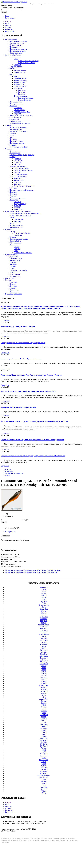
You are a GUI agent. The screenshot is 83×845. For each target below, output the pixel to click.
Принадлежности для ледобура (21, 116)
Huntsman (43, 644)
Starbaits (44, 719)
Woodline (43, 756)
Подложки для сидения (18, 49)
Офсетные (17, 163)
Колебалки (18, 235)
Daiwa (43, 611)
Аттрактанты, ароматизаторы (20, 215)
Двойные (17, 159)
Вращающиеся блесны (22, 233)
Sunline (43, 730)
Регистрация (9, 18)
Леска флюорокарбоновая (23, 170)
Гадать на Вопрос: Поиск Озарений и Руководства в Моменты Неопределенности (32, 440)
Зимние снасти (15, 57)
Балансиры (18, 108)
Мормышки (18, 114)
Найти (4, 12)
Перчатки (13, 139)
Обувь (12, 69)
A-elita (43, 589)
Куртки (12, 135)
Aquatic (43, 593)
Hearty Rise (44, 640)
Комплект (21, 94)
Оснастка (8, 149)
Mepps (43, 672)
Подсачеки (13, 264)
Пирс (44, 785)
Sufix (43, 726)
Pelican (43, 689)
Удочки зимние (15, 121)
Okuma (43, 681)
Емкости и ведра (16, 258)
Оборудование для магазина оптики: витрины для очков (23, 343)
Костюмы (13, 133)
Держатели (14, 257)
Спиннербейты (15, 241)
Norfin (43, 679)
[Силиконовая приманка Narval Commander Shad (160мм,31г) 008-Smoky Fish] (11, 510)
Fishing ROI (43, 627)
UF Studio (43, 744)
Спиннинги (14, 290)
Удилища (8, 280)
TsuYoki (44, 742)
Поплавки (17, 65)
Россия (43, 789)
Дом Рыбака (43, 777)
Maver (44, 668)
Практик (44, 787)
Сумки (12, 272)
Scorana (43, 701)
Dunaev (43, 615)
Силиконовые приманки (19, 239)
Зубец (44, 779)
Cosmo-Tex (44, 609)
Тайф (44, 793)
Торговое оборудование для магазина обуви (18, 326)
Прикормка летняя (16, 227)
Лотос (44, 783)
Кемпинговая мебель (17, 43)
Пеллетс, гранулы (16, 225)
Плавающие (18, 219)
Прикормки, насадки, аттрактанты (18, 211)
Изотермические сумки (18, 41)
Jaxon (44, 646)
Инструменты (15, 260)
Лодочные (13, 286)
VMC (44, 750)
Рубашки (13, 145)
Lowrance (43, 658)
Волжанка (43, 773)
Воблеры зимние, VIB (22, 112)
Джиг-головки (15, 153)
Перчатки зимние (20, 86)
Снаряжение (14, 119)
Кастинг (13, 284)
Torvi (43, 734)
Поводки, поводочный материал (22, 190)
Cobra (44, 607)
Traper (44, 736)
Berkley (43, 599)
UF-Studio (43, 746)
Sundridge (43, 728)
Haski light (43, 638)
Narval (7, 475)
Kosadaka (43, 654)
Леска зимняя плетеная (26, 63)
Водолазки (22, 90)
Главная (8, 22)
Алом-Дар (43, 768)
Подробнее (5, 320)
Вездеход (43, 771)
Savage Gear (43, 699)
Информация (10, 532)
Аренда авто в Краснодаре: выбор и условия (18, 407)
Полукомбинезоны (16, 141)
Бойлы (12, 217)
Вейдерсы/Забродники (18, 127)
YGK (44, 758)
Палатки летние (15, 47)
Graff (43, 632)
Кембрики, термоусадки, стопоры (22, 155)
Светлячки (13, 194)
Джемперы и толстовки (18, 131)
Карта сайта (9, 31)
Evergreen (43, 621)
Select (44, 705)
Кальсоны (22, 92)
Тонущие (17, 221)
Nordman (43, 677)
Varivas (43, 748)
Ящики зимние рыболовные (20, 123)
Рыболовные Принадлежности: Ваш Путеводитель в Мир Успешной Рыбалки (31, 375)
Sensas (43, 707)
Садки (12, 268)
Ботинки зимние (20, 70)
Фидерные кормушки (17, 198)
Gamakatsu (44, 630)
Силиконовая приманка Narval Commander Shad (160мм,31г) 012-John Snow (33, 570)
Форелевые (14, 245)
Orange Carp (43, 685)
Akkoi (44, 591)
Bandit (43, 595)
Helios (44, 642)
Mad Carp (43, 662)
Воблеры (13, 237)
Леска (16, 59)
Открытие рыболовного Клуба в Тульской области (21, 359)
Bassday (44, 597)
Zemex (43, 762)
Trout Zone (44, 738)
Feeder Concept (43, 625)
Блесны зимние (19, 110)
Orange (43, 683)
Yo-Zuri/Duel (43, 760)
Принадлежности (11, 255)
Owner (43, 687)
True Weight (43, 740)
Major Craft (44, 664)
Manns (43, 666)
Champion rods (43, 605)
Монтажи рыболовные (18, 176)
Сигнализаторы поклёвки (19, 270)
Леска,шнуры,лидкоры (18, 166)
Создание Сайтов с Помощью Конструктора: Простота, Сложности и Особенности (33, 456)
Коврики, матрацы (16, 45)
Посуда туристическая (18, 51)
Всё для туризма (11, 39)
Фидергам (13, 196)
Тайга (44, 791)
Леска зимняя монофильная (28, 61)
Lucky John (44, 660)
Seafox (43, 703)
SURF (44, 732)
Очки (12, 137)
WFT (43, 752)
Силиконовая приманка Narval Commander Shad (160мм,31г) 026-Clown (31, 572)
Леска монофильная (21, 168)
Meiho (44, 670)
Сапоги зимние (19, 72)
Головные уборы (20, 78)
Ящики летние (15, 276)
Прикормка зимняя (16, 104)
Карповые (17, 178)
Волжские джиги (43, 775)
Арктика (44, 769)
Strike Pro (43, 724)
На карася (17, 182)
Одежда (12, 74)
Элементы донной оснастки (24, 186)
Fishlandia (43, 628)
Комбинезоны (19, 84)
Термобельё (18, 88)
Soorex (43, 717)
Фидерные (18, 184)
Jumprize (44, 652)
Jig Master (43, 650)
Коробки (13, 262)
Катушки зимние (16, 67)
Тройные (17, 164)
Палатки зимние (16, 102)
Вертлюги (17, 202)
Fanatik (43, 623)
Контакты (8, 29)
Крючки (12, 157)
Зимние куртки (19, 82)
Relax (44, 695)
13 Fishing (43, 587)
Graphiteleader (44, 634)
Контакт (44, 781)
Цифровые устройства (13, 294)
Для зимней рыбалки (13, 55)
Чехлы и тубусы (15, 274)
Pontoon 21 (44, 691)
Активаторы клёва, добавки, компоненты (25, 213)
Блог (7, 23)
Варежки (17, 76)
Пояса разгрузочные (17, 143)
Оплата (8, 27)
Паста (12, 223)
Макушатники (19, 180)
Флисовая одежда (20, 96)
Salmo (44, 697)
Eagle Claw (44, 617)
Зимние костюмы (20, 80)
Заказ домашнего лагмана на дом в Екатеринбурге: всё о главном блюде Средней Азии (34, 421)
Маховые (13, 288)
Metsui (43, 674)
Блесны (12, 231)
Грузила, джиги (15, 151)
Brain (44, 603)
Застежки (17, 206)
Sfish (43, 709)
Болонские (13, 282)
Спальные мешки (16, 53)
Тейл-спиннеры (15, 243)
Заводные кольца (20, 204)
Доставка (8, 25)
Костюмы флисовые (25, 98)
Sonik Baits (44, 715)
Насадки (17, 249)
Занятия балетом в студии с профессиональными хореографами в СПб (28, 391)
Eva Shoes (43, 619)
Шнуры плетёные (20, 174)
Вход (7, 16)
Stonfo (43, 721)
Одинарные (18, 161)
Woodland (43, 754)
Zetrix (44, 764)
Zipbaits (43, 766)
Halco (44, 636)
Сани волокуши (15, 117)
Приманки (13, 106)
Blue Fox (44, 601)
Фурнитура (14, 200)
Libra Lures (44, 656)
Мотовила (13, 188)
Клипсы (17, 208)
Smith (44, 713)
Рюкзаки (13, 266)
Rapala (43, 693)
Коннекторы (18, 210)
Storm (44, 722)
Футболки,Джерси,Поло (18, 147)
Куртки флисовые (24, 100)
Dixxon (43, 613)
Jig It (43, 648)
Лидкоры (17, 172)
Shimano (44, 711)
